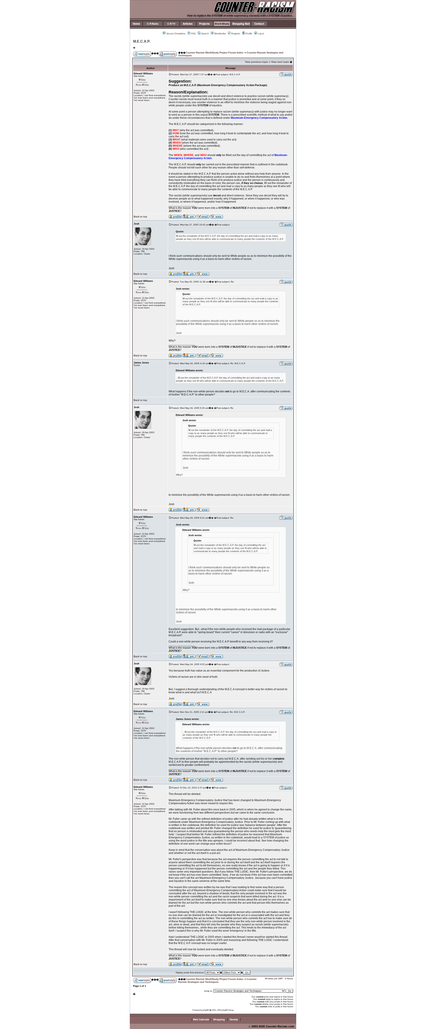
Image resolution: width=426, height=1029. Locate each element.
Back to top (140, 216)
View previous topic (256, 62)
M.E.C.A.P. (141, 41)
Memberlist (220, 33)
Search (205, 33)
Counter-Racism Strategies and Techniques (217, 980)
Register (235, 33)
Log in (261, 33)
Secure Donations (175, 33)
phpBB (206, 1010)
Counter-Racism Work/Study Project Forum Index (214, 52)
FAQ (193, 33)
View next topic (280, 62)
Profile (249, 33)
